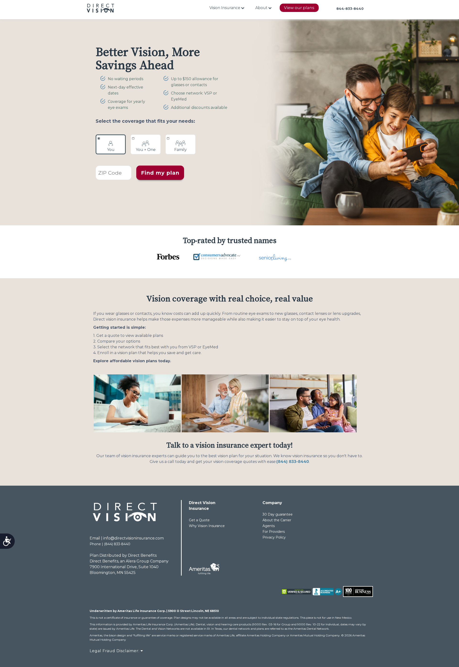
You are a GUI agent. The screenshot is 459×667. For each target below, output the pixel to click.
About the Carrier (276, 520)
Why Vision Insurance (207, 526)
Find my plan (160, 173)
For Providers (273, 531)
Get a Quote (199, 520)
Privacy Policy (274, 537)
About (261, 8)
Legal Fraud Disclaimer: (115, 651)
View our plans (299, 7)
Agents (268, 526)
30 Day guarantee (277, 514)
